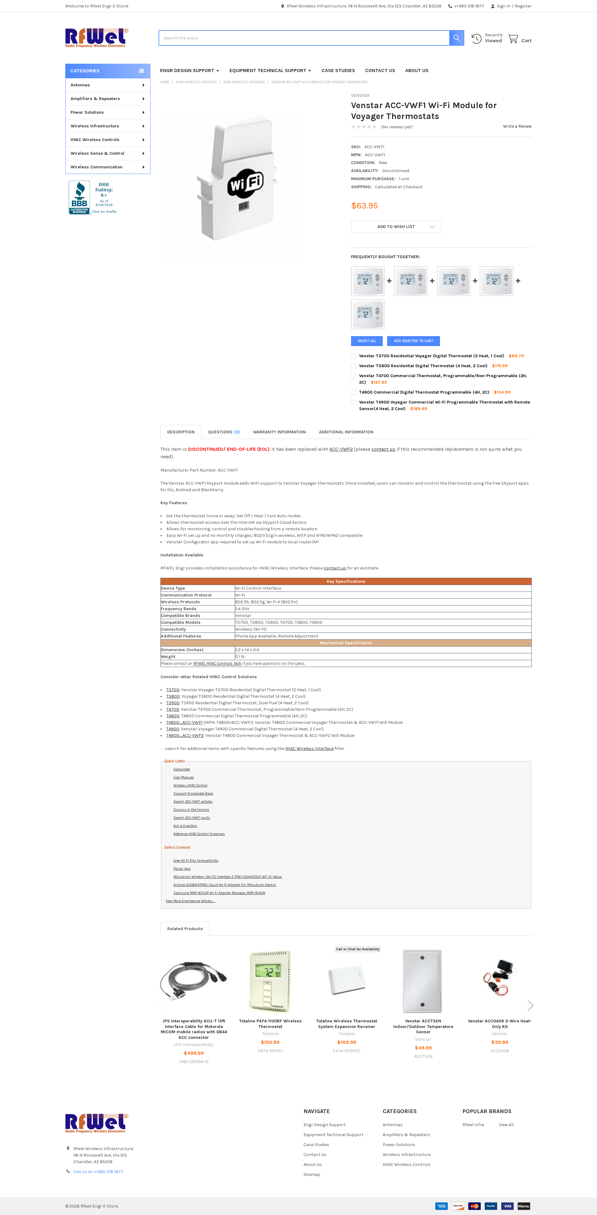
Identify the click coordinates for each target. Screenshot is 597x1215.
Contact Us (380, 70)
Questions (224, 432)
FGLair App (182, 869)
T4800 (172, 716)
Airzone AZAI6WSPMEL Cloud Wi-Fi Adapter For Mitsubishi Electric (225, 885)
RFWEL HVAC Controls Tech (217, 663)
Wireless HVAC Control (190, 785)
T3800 (173, 696)
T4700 (172, 709)
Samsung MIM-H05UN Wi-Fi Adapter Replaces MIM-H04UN (219, 893)
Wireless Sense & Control (97, 153)
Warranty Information (279, 432)
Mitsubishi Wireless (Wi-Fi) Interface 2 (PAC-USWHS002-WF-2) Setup (228, 877)
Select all (367, 341)
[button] (396, 227)
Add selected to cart (413, 341)
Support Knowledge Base (193, 794)
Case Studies (338, 70)
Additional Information (346, 432)
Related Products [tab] (185, 928)
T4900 (172, 729)
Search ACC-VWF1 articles (193, 802)
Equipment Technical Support (267, 70)
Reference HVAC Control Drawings (199, 834)
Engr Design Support (187, 70)
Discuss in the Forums (191, 810)
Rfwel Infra (473, 1124)
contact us (383, 449)
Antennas (80, 85)
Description (181, 432)
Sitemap (311, 1174)
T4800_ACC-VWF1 (184, 722)
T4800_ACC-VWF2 (185, 735)
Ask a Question (185, 826)
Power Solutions (87, 112)
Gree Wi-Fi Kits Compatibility (196, 861)
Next (530, 1005)
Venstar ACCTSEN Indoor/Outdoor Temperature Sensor (423, 1026)
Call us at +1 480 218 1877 (98, 1171)
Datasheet (182, 769)
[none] (230, 186)
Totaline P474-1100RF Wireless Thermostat (270, 1023)
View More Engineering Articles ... (190, 901)
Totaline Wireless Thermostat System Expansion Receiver (346, 1023)
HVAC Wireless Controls (95, 139)
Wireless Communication (97, 167)
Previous (161, 1005)
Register (523, 6)
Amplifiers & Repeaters (95, 98)
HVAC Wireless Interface (309, 748)
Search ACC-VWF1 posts (192, 818)
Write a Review (517, 126)
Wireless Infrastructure (95, 126)
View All (506, 1124)
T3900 (172, 703)
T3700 (172, 689)
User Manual (184, 777)
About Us (416, 70)
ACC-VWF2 (341, 449)
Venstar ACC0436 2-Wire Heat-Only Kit (500, 1023)
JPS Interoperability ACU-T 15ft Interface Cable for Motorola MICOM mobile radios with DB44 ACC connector (194, 1029)
